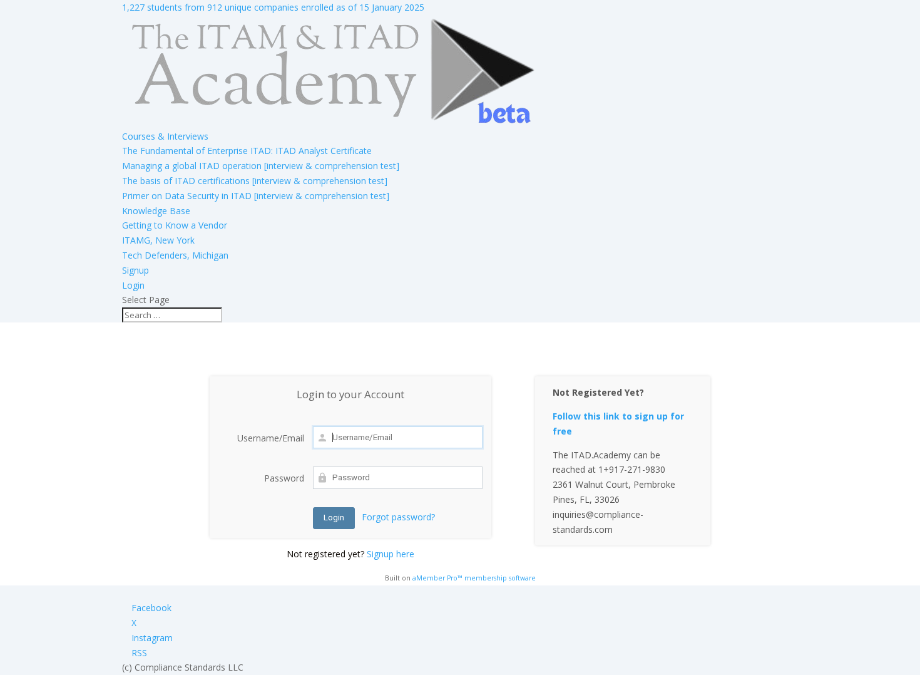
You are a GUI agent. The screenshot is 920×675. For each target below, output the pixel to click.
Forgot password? (398, 517)
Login (133, 285)
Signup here (390, 554)
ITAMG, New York (158, 240)
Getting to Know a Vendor (174, 225)
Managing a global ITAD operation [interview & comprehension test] (260, 166)
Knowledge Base (156, 211)
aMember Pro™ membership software (474, 578)
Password (284, 478)
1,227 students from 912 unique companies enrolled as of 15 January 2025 (273, 7)
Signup (135, 270)
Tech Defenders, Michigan (175, 255)
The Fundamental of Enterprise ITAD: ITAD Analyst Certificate (247, 151)
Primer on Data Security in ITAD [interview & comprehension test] (255, 196)
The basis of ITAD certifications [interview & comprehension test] (254, 181)
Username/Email (270, 438)
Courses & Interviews (165, 136)
